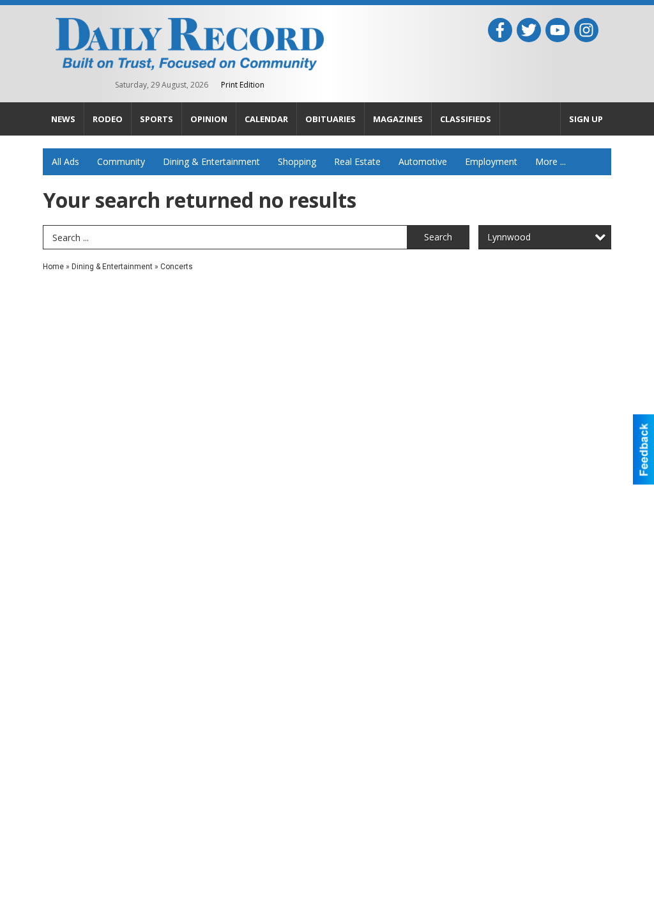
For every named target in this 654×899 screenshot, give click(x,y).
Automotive (423, 161)
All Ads (65, 161)
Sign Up (586, 119)
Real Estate (357, 161)
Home (53, 266)
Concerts (176, 266)
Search (438, 237)
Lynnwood (509, 237)
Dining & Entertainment (211, 161)
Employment (491, 161)
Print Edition (242, 84)
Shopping (297, 161)
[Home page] (190, 43)
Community (121, 161)
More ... (550, 161)
